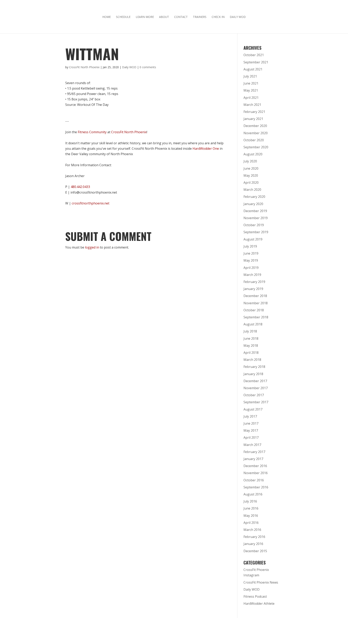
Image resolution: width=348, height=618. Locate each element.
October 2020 (253, 140)
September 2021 (255, 62)
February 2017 (254, 452)
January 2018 (253, 374)
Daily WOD (238, 17)
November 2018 (255, 303)
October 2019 (253, 225)
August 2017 (252, 409)
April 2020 (251, 182)
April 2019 (251, 267)
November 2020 (255, 133)
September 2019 (255, 232)
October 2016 (253, 480)
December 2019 (255, 211)
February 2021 (254, 111)
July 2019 (250, 246)
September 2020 (255, 147)
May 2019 (250, 260)
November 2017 (255, 388)
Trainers (199, 17)
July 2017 (250, 416)
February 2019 (254, 282)
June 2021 (250, 83)
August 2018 (252, 324)
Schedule (123, 17)
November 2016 (255, 473)
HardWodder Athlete (258, 603)
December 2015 (255, 551)
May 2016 (250, 515)
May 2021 (250, 90)
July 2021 (250, 76)
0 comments (148, 67)
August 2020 (252, 154)
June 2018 (250, 338)
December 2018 (255, 296)
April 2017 (251, 437)
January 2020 (253, 204)
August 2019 (252, 239)
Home (106, 17)
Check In (218, 17)
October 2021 (253, 55)
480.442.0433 (80, 187)
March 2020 (252, 189)
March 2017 (252, 445)
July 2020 (250, 161)
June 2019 (250, 253)
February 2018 (254, 366)
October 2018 (253, 310)
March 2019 (252, 274)
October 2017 (253, 395)
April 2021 (251, 97)
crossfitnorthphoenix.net (90, 203)
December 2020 (255, 126)
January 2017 (253, 459)
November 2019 (255, 218)
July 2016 (250, 501)
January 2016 (253, 544)
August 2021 (252, 69)
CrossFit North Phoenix (84, 67)
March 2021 (252, 104)
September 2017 (255, 402)
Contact (181, 17)
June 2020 (250, 168)
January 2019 (253, 289)
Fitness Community (92, 132)
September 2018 (255, 317)
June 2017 (250, 423)
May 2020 (250, 175)
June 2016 (250, 508)
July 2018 (250, 331)
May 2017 (250, 430)
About (164, 17)
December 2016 (255, 466)
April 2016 (251, 522)
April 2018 (251, 352)
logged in (92, 247)
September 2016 (255, 487)
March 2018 (252, 359)
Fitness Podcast (255, 596)
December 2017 (255, 381)
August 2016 (252, 494)
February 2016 (254, 536)
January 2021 (253, 119)
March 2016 (252, 529)
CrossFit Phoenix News (260, 582)
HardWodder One (206, 148)
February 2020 (254, 196)
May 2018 (250, 345)
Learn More (145, 17)
